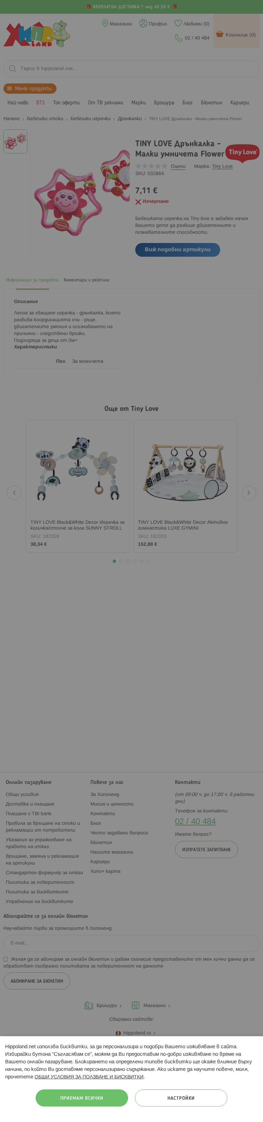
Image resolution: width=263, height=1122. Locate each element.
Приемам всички (81, 1098)
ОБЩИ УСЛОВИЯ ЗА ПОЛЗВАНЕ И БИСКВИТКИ (89, 1077)
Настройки (181, 1098)
